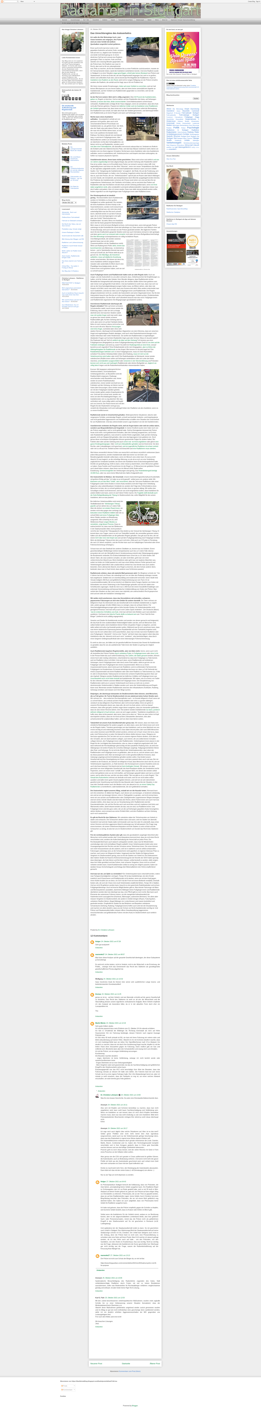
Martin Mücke (100, 1023)
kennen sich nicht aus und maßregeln (104, 363)
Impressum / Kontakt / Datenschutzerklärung (183, 19)
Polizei (183, 128)
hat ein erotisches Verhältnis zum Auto (104, 612)
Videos (157, 19)
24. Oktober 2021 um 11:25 (111, 994)
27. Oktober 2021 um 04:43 (116, 1181)
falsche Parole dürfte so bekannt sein (123, 614)
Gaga (197, 117)
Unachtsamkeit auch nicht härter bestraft (104, 678)
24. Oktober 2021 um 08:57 (115, 954)
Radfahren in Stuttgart (177, 130)
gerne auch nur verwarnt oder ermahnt (111, 234)
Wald (167, 145)
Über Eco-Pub (171, 159)
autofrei (168, 147)
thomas (98, 994)
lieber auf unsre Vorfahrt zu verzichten (132, 86)
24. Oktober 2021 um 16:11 (117, 1105)
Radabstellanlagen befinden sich (102, 352)
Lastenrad (196, 123)
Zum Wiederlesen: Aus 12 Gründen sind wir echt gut (70, 305)
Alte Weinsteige (178, 109)
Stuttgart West (181, 138)
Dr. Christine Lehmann (109, 1095)
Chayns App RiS (171, 224)
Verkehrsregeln (140, 19)
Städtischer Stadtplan (173, 212)
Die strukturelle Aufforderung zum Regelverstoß (69, 108)
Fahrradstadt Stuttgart (190, 113)
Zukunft (196, 145)
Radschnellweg (182, 132)
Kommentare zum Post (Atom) (129, 1371)
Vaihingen (196, 140)
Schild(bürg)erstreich (174, 134)
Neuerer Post (96, 1363)
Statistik (169, 136)
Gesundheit (96, 19)
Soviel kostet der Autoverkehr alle (72, 236)
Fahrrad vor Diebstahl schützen (72, 220)
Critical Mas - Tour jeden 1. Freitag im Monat (70, 267)
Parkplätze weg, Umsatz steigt (71, 229)
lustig (193, 147)
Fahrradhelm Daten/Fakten (125, 19)
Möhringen (176, 125)
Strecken (176, 136)
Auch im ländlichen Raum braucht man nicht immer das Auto (73, 294)
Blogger (135, 1406)
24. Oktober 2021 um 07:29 (111, 941)
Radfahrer (195, 130)
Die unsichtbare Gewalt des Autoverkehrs (75, 158)
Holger (98, 941)
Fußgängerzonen (140, 653)
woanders (172, 149)
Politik (176, 127)
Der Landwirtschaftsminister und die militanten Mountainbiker (77, 169)
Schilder (186, 134)
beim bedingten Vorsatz (130, 766)
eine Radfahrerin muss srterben (144, 448)
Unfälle (187, 140)
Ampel (186, 109)
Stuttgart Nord (185, 136)
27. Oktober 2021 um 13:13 (120, 1255)
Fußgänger (189, 117)
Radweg (190, 132)
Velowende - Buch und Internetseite (69, 213)
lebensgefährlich (184, 147)
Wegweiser (173, 145)
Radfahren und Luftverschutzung (72, 242)
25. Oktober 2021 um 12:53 (115, 1298)
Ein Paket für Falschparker (74, 187)
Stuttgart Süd (171, 138)
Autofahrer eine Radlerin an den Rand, (104, 80)
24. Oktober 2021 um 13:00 (131, 1095)
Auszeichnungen (75, 19)
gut (176, 147)
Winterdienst (180, 145)
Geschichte (170, 119)
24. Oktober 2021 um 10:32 (113, 979)
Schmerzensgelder (107, 471)
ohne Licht (154, 653)
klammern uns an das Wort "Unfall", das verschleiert (109, 481)
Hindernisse (171, 121)
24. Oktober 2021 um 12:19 (116, 1023)
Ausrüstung (194, 109)
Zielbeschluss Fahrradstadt (70, 217)
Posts (65, 1386)
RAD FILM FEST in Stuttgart (71, 283)
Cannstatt (195, 111)
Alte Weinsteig (98, 236)
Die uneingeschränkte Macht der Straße (76, 148)
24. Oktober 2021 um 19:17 (117, 1128)
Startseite (64, 19)
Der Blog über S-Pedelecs (70, 271)
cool (173, 147)
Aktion (168, 109)
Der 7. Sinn (86, 19)
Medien (150, 19)
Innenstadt (170, 123)
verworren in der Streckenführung (135, 361)
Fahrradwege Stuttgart (189, 115)
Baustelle (186, 111)
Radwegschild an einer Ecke (140, 345)
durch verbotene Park (122, 653)
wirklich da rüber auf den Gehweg (125, 340)
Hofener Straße (183, 121)
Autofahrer (170, 111)
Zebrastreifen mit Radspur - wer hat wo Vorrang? (76, 178)
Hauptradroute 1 (192, 119)
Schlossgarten (194, 134)
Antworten (99, 948)
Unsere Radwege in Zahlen (71, 232)
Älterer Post (155, 1363)
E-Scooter (177, 113)
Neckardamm (184, 125)
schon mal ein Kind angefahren (135, 442)
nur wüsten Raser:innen (111, 508)
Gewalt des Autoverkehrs (99, 777)
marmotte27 (100, 954)
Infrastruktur (195, 121)
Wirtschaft (189, 145)
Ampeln (113, 19)
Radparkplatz (171, 132)
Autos (178, 111)
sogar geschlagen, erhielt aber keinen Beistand (130, 73)
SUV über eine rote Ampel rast (106, 538)
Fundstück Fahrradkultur (174, 117)
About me (164, 19)
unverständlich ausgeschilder (108, 361)
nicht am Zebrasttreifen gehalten (126, 444)
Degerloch (169, 113)
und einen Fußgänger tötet (109, 515)
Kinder (178, 123)
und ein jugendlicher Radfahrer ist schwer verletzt (140, 446)
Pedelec (169, 128)
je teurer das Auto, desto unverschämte (111, 101)
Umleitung (178, 140)
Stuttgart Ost (195, 136)
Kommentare (67, 1390)
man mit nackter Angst (98, 315)
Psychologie (193, 127)
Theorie (189, 138)
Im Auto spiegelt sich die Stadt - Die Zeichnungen (75, 23)
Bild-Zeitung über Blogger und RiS (73, 239)
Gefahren (104, 19)
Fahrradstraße (171, 115)
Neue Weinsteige (194, 125)
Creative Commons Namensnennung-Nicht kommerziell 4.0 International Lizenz (182, 87)
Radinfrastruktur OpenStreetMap (177, 209)
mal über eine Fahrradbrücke (100, 146)
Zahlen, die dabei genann (137, 655)
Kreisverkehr (186, 123)
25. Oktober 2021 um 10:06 (112, 1278)
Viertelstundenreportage (191, 143)
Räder (197, 132)
